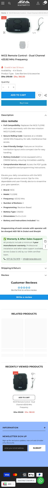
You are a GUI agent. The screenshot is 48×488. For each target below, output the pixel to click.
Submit (37, 448)
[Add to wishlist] (39, 95)
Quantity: (5, 82)
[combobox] (8, 484)
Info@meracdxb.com (32, 259)
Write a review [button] (24, 297)
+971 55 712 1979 (13, 259)
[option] (24, 26)
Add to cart (18, 95)
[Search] (9, 3)
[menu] (2, 3)
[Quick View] (32, 378)
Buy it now (24, 103)
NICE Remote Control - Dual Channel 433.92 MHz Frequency (24, 404)
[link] (12, 350)
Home (3, 13)
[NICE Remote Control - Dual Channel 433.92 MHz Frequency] (24, 382)
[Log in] (38, 3)
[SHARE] (45, 95)
